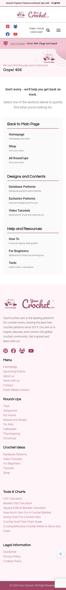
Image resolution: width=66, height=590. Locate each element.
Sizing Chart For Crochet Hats (22, 517)
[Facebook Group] (15, 26)
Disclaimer (9, 551)
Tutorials (8, 468)
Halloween (9, 429)
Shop (6, 472)
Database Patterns (15, 454)
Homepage (10, 366)
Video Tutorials (12, 459)
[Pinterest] (8, 26)
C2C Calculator (12, 498)
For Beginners (12, 463)
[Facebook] (8, 34)
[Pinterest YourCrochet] (5, 350)
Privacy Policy (12, 556)
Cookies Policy (12, 561)
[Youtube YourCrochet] (31, 350)
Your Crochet (17, 43)
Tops (6, 406)
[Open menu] (58, 30)
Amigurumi (10, 410)
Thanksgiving (11, 433)
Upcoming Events (14, 371)
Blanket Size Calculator (17, 503)
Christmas (9, 438)
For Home (9, 415)
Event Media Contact (16, 390)
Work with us (11, 380)
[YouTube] (15, 34)
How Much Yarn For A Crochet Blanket (27, 512)
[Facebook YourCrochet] (13, 350)
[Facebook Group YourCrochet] (22, 350)
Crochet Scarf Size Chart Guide (22, 521)
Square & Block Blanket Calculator (24, 508)
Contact (8, 385)
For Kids (8, 424)
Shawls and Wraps (15, 419)
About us (8, 376)
